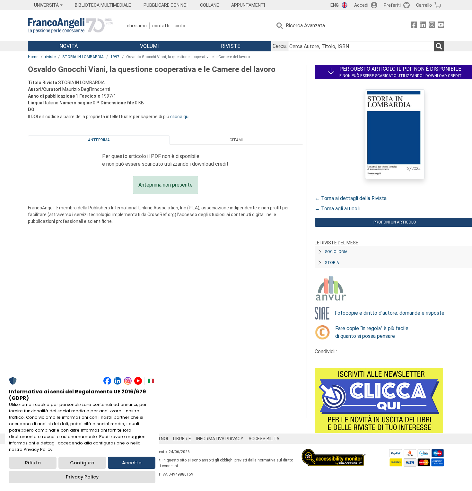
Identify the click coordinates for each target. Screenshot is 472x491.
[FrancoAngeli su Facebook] (414, 26)
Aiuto (180, 25)
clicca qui (179, 116)
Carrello (424, 5)
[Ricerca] (439, 46)
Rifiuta (33, 463)
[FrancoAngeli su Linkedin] (423, 26)
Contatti (160, 25)
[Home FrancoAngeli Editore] (70, 25)
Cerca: (280, 46)
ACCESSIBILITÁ (264, 438)
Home (33, 57)
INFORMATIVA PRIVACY (219, 438)
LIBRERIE (182, 438)
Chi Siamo (137, 25)
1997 (114, 57)
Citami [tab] (236, 140)
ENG (334, 5)
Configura (82, 463)
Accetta (132, 463)
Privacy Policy (82, 477)
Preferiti (392, 5)
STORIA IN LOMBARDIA (83, 57)
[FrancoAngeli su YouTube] (441, 26)
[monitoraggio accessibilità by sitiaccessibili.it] (334, 453)
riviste (50, 57)
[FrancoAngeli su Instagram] (432, 26)
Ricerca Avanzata (305, 25)
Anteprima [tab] (99, 140)
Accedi (361, 5)
